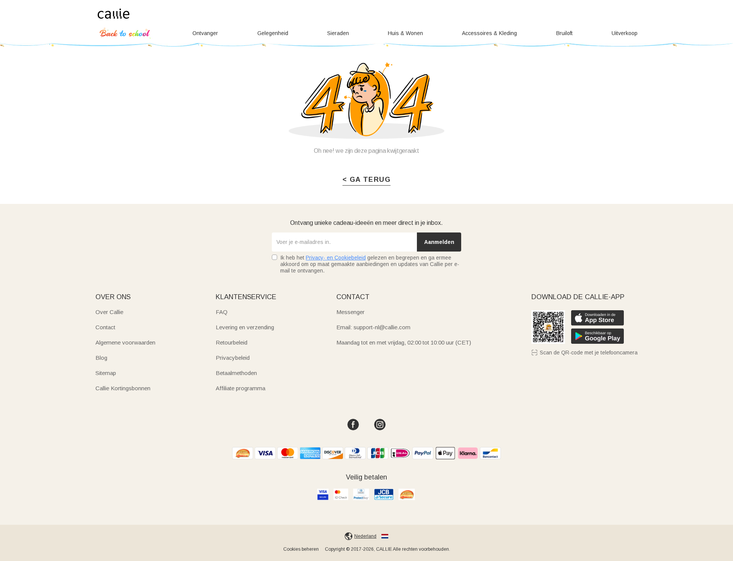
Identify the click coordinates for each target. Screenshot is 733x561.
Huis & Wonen (405, 33)
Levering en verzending (245, 327)
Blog (101, 357)
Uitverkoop (625, 33)
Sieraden (338, 33)
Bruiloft (564, 33)
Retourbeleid (231, 342)
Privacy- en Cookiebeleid (336, 258)
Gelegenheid (272, 33)
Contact (105, 327)
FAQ (222, 312)
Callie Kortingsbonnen (122, 388)
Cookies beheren (301, 549)
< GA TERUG (366, 179)
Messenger (350, 312)
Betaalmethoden (236, 373)
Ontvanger (205, 33)
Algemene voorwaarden (125, 342)
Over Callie (109, 312)
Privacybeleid (233, 357)
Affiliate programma (240, 388)
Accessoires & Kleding (489, 33)
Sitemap (105, 373)
